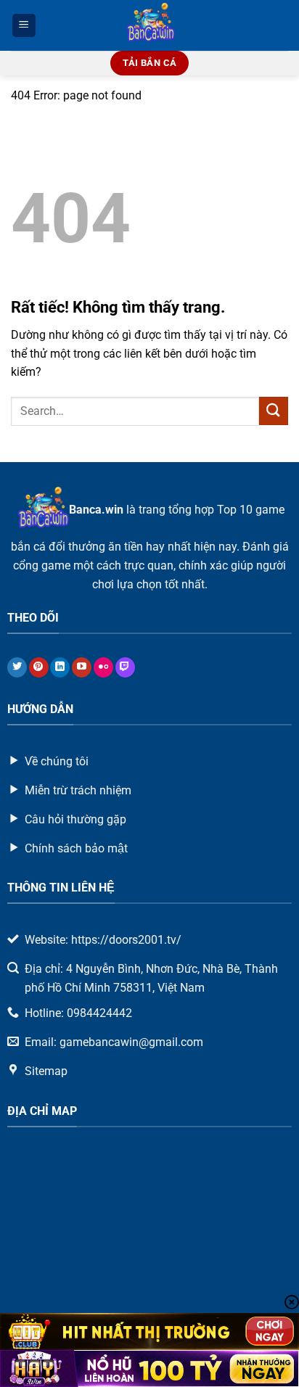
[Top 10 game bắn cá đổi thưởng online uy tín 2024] (150, 25)
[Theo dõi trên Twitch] (125, 667)
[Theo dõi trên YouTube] (81, 667)
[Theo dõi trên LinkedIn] (60, 667)
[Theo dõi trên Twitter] (17, 667)
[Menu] (24, 26)
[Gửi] (273, 411)
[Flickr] (103, 667)
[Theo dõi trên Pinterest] (39, 667)
